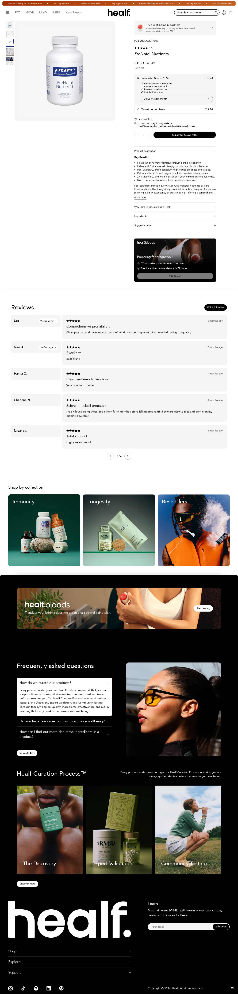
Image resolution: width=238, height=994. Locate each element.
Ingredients (140, 216)
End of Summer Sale (78, 3)
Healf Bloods (74, 12)
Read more (140, 197)
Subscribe (221, 926)
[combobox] (177, 99)
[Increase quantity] (149, 135)
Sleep (56, 12)
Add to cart (175, 276)
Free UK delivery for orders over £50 (145, 3)
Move (29, 12)
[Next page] (127, 456)
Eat (17, 12)
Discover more (27, 883)
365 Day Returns (49, 3)
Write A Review (215, 307)
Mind (43, 12)
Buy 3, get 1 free (108, 3)
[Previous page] (110, 456)
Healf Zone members (148, 126)
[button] (175, 48)
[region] (65, 71)
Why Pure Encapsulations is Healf (152, 207)
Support (14, 972)
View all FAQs (27, 753)
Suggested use (142, 225)
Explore (14, 961)
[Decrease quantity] (137, 135)
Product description (145, 151)
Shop (12, 951)
